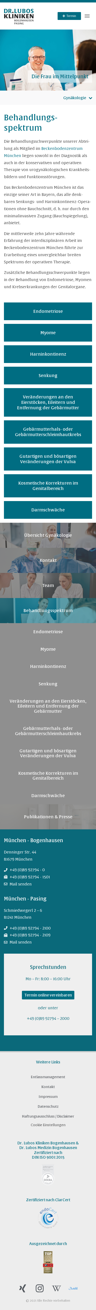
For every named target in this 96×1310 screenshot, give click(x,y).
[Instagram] (39, 1288)
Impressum (48, 1097)
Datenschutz (48, 1106)
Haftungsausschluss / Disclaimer (48, 1116)
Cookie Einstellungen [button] (48, 1125)
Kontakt (48, 1087)
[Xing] (22, 1288)
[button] (87, 16)
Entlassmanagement (48, 1077)
